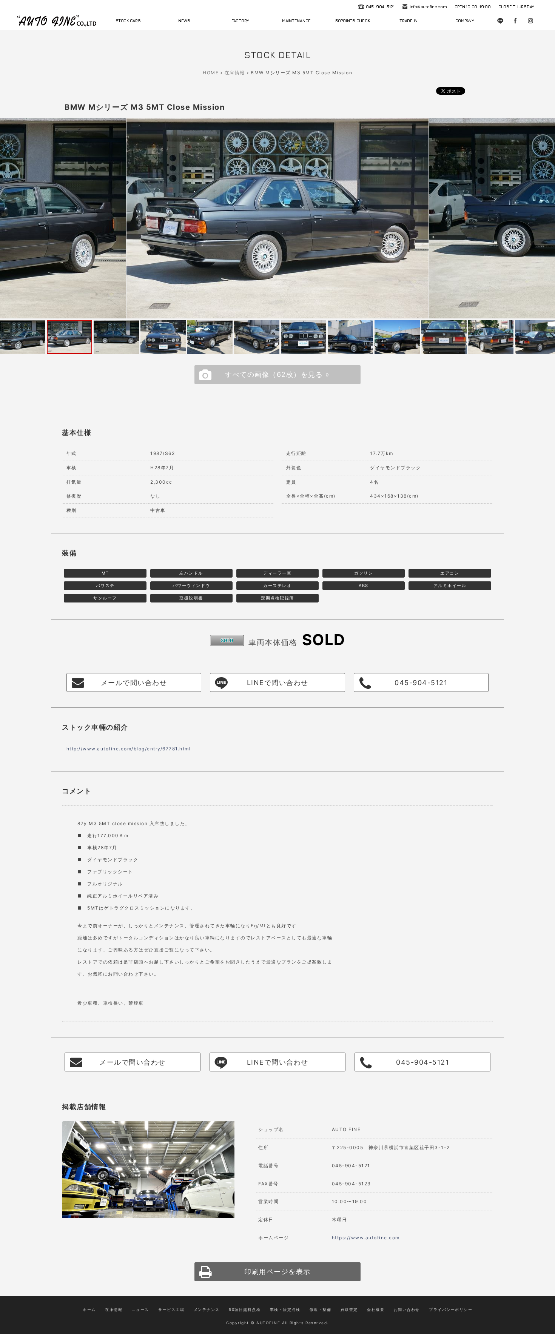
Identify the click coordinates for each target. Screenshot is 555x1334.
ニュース (140, 1309)
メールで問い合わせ (134, 683)
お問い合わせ (407, 1309)
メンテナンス (207, 1309)
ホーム (89, 1309)
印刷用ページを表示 (277, 1272)
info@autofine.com (428, 6)
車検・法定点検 (285, 1309)
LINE (500, 20)
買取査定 (349, 1309)
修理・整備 (320, 1309)
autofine (56, 20)
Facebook (515, 20)
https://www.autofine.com (366, 1237)
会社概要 (375, 1309)
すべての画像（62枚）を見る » (277, 374)
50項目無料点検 (245, 1309)
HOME (211, 72)
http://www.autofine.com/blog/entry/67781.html (128, 749)
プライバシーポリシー (450, 1309)
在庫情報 (235, 72)
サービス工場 (171, 1309)
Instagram (530, 20)
